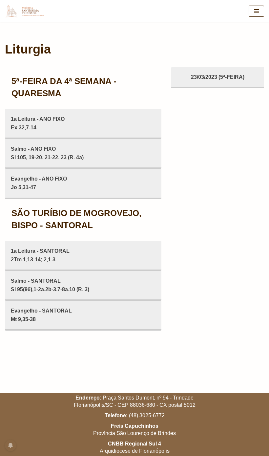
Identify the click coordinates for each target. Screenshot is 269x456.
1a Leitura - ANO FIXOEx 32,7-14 (38, 123)
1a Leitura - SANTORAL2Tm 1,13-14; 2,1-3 (40, 255)
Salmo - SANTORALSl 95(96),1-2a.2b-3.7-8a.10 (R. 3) (50, 285)
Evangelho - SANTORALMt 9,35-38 (41, 315)
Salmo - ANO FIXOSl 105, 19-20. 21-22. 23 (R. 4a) (47, 153)
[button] (255, 9)
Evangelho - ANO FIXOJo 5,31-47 (39, 183)
